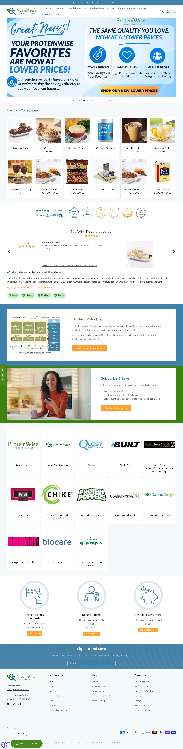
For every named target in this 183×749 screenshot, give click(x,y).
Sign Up (116, 393)
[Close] (137, 348)
